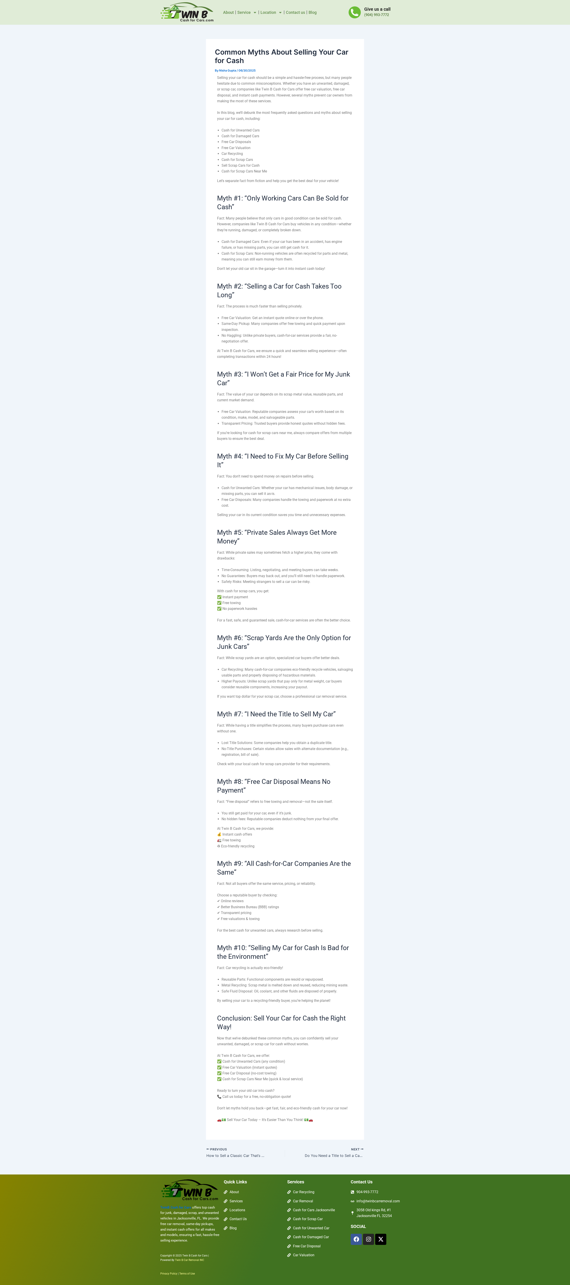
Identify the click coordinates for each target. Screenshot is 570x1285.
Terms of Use (187, 1273)
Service (244, 12)
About (228, 12)
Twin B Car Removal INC (189, 1260)
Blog (313, 12)
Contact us (295, 12)
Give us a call (377, 9)
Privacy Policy (168, 1273)
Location (268, 12)
